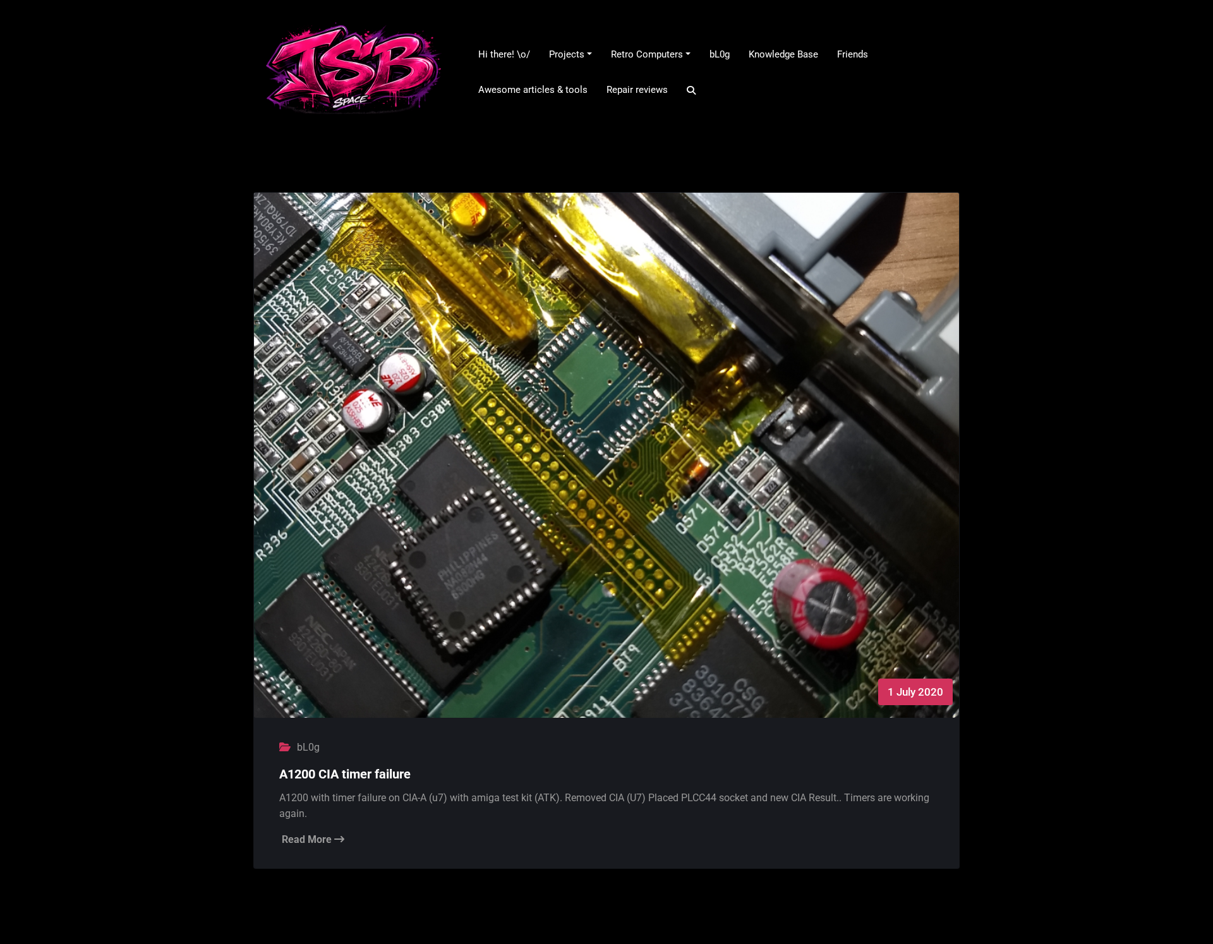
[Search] (692, 90)
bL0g (308, 747)
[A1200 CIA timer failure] (606, 468)
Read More (308, 839)
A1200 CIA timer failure (345, 774)
